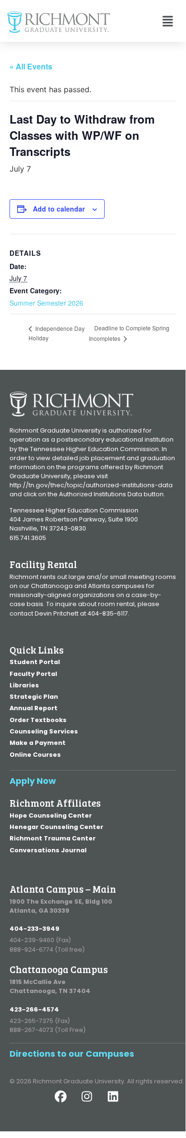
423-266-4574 (34, 1009)
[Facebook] (66, 1102)
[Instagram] (93, 1102)
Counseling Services (44, 731)
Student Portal (35, 662)
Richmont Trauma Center (53, 838)
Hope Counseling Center (51, 815)
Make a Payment (38, 743)
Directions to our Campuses (72, 1054)
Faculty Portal (33, 674)
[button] (144, 22)
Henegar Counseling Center (56, 827)
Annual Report (34, 708)
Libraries (24, 685)
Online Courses (35, 755)
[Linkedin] (119, 1102)
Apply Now (33, 781)
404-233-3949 (34, 929)
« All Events (31, 66)
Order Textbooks (38, 720)
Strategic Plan (34, 697)
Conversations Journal (48, 850)
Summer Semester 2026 (46, 303)
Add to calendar (59, 208)
